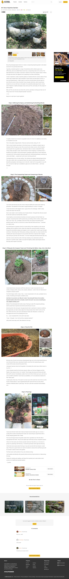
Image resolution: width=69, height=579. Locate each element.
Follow (14, 55)
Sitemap (45, 567)
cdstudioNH (4, 9)
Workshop (28, 564)
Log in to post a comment (34, 555)
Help (45, 566)
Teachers (25, 2)
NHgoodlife (11, 60)
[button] (51, 12)
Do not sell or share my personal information (44, 576)
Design (27, 566)
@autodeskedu (62, 565)
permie (20, 548)
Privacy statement (24, 576)
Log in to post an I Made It (34, 488)
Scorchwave (21, 539)
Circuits (27, 563)
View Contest (50, 468)
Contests (20, 2)
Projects (15, 2)
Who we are (46, 569)
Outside (9, 9)
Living (34, 564)
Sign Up (65, 2)
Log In (60, 2)
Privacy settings (32, 576)
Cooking (34, 563)
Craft (27, 567)
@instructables (62, 563)
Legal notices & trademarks (59, 576)
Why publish (46, 563)
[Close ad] (68, 53)
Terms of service (17, 576)
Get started (46, 564)
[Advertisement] (61, 67)
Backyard (14, 9)
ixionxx (20, 531)
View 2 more (43, 199)
